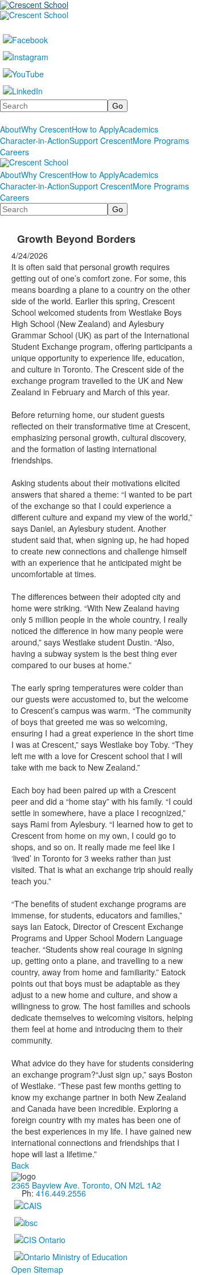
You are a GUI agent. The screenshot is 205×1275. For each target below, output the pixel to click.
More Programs (161, 140)
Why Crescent (46, 129)
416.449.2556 (61, 1193)
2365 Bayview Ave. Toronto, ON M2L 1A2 (86, 1185)
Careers (14, 152)
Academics (138, 129)
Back (20, 1165)
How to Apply (95, 129)
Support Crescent (101, 140)
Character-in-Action (34, 140)
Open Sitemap (37, 1269)
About (10, 129)
